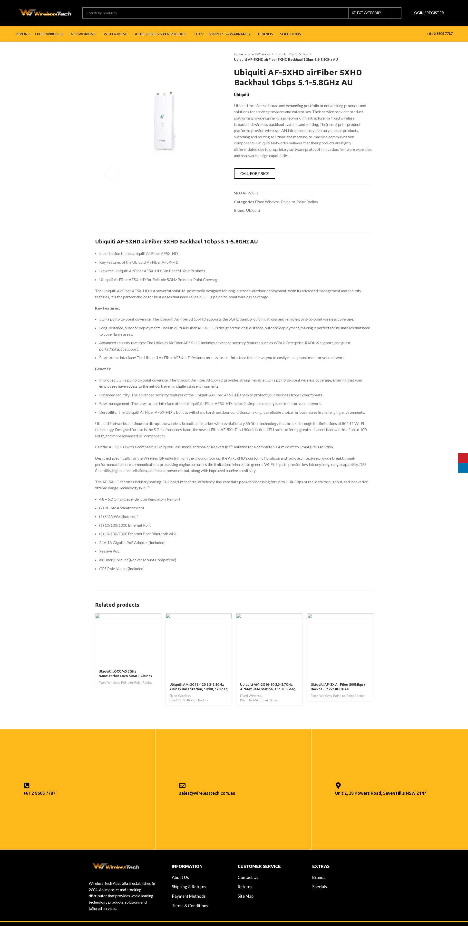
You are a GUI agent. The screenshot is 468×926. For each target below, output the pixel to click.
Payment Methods (189, 896)
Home (239, 54)
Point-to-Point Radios (291, 54)
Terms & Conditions (190, 905)
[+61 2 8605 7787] (26, 785)
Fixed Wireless (259, 54)
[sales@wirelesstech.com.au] (182, 785)
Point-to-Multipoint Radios (188, 700)
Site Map (246, 896)
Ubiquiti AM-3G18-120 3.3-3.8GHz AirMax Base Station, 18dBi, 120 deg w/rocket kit (198, 689)
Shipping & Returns (189, 886)
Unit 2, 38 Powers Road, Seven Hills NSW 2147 (380, 793)
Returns (245, 886)
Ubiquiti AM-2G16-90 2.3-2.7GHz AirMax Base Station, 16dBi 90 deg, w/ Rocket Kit (268, 689)
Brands (318, 877)
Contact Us (248, 877)
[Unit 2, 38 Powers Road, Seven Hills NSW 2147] (338, 785)
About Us (180, 877)
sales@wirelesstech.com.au (207, 793)
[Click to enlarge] (112, 174)
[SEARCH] (395, 13)
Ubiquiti (253, 210)
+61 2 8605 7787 (440, 33)
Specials (319, 886)
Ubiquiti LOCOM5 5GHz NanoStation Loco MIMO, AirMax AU (125, 676)
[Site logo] (45, 12)
